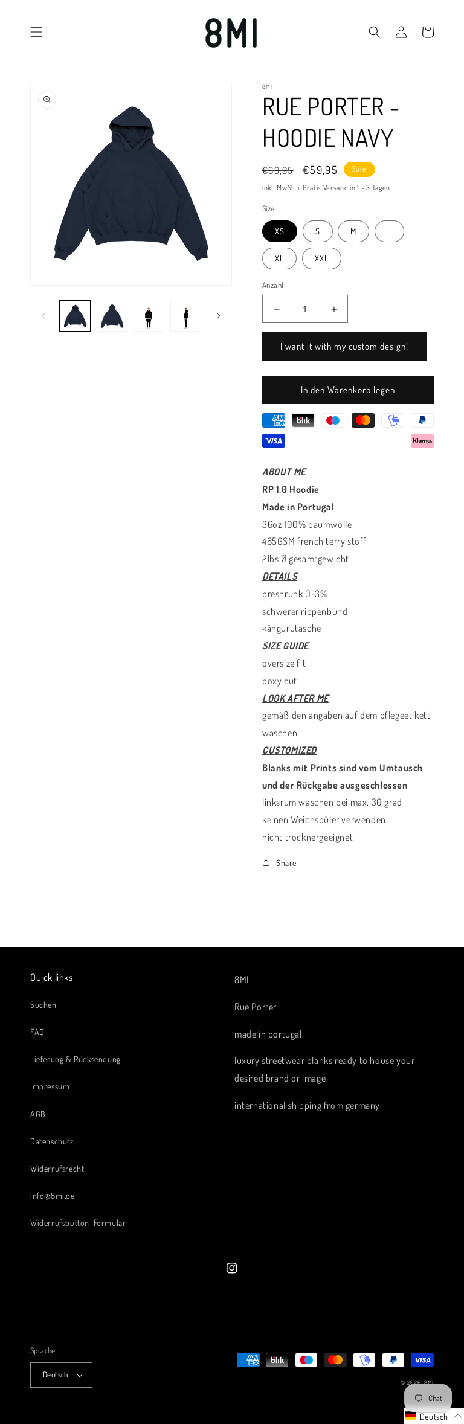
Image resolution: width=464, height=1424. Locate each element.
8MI (429, 1382)
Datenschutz (52, 1141)
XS (280, 231)
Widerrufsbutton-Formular (78, 1222)
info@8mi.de (52, 1195)
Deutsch (55, 1374)
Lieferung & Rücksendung (75, 1059)
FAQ (37, 1032)
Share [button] (286, 863)
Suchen (43, 1004)
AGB (38, 1114)
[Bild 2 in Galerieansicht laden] (112, 316)
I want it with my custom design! (344, 346)
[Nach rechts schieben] (218, 316)
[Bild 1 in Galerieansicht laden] (75, 316)
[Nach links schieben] (43, 316)
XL (279, 258)
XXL (322, 258)
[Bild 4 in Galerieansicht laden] (185, 316)
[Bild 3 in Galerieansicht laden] (149, 316)
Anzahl (272, 285)
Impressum (49, 1086)
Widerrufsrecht (57, 1168)
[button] (36, 32)
